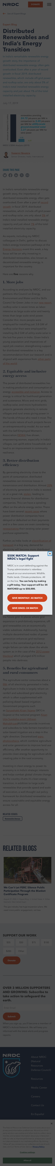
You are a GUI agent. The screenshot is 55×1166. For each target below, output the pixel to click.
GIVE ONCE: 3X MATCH (25, 608)
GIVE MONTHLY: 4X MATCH (27, 598)
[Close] (50, 553)
